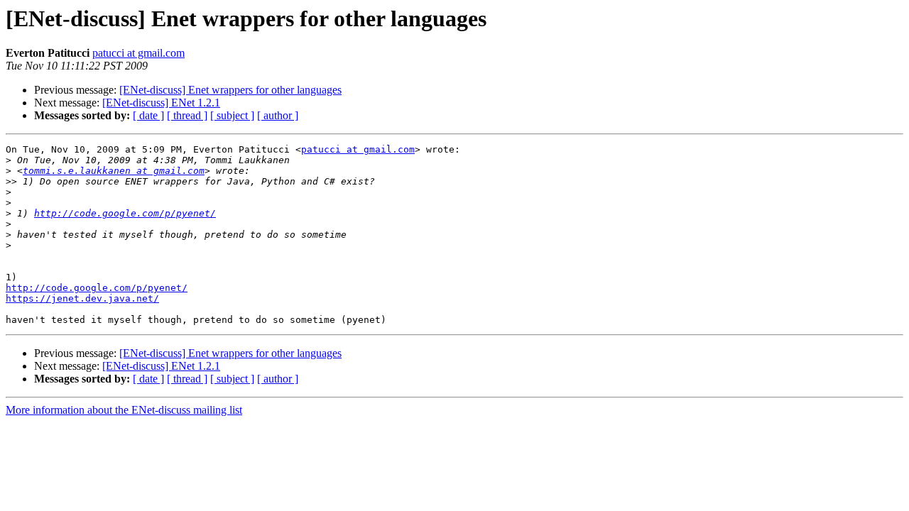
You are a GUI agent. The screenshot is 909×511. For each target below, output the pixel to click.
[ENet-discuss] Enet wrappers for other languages (230, 90)
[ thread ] (187, 115)
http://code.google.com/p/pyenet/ (125, 213)
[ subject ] (232, 115)
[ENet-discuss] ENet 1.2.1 (161, 103)
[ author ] (277, 115)
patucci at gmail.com (138, 53)
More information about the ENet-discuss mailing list (124, 410)
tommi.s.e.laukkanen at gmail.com (114, 170)
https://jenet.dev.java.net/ (82, 298)
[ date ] (148, 115)
